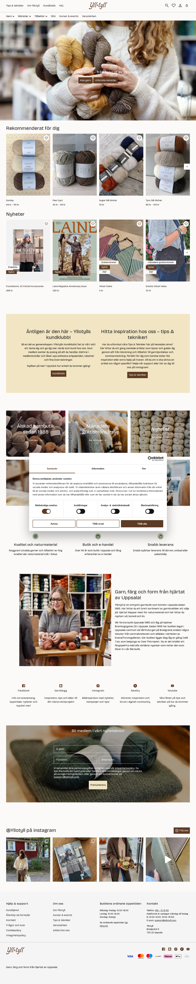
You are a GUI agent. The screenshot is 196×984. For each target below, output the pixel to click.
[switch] (80, 511)
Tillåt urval (98, 523)
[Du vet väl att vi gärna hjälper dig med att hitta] (168, 859)
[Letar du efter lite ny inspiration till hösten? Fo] (75, 859)
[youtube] (188, 949)
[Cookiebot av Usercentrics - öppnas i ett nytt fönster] (150, 458)
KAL (61, 5)
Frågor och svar (15, 925)
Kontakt (11, 920)
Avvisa (54, 523)
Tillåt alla (142, 523)
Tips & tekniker (15, 5)
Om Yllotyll (33, 5)
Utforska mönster (105, 80)
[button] (46, 138)
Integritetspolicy (16, 935)
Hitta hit (104, 926)
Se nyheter (158, 437)
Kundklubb (49, 5)
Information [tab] (98, 468)
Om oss (33, 440)
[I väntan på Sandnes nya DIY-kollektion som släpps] (121, 859)
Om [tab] (144, 468)
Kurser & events (68, 16)
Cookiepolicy (13, 930)
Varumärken (89, 16)
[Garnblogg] (170, 949)
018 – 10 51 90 (162, 910)
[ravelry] (182, 949)
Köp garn (85, 80)
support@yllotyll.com (165, 920)
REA (53, 16)
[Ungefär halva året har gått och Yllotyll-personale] (28, 859)
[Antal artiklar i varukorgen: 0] (187, 5)
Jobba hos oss (61, 930)
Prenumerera (98, 784)
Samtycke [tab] (52, 468)
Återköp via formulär (18, 915)
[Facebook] (163, 949)
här (126, 922)
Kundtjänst (12, 910)
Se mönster (96, 440)
